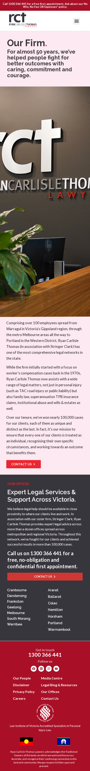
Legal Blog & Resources (59, 685)
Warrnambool (59, 630)
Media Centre (51, 678)
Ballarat (54, 597)
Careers (19, 698)
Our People (22, 678)
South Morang (18, 619)
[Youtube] (56, 669)
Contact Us (50, 698)
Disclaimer (21, 685)
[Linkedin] (41, 669)
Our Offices (50, 692)
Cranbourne (17, 590)
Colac (52, 603)
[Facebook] (34, 669)
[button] (76, 21)
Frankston (15, 602)
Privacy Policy (24, 692)
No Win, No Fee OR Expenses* (55, 5)
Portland (55, 623)
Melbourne (16, 613)
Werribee (14, 624)
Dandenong (17, 596)
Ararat (53, 590)
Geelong (14, 607)
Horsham (55, 616)
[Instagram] (49, 669)
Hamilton (55, 610)
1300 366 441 (17, 3)
